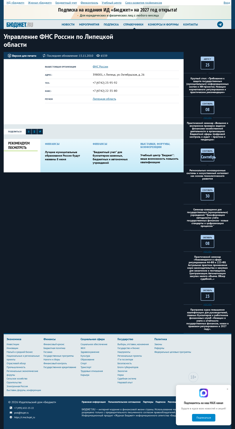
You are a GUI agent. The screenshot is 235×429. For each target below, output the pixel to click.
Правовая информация (94, 401)
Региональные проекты (130, 355)
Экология (122, 371)
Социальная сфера (93, 339)
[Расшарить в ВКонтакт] (28, 132)
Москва (207, 117)
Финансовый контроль (55, 363)
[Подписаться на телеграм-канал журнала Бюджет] (220, 24)
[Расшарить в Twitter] (40, 132)
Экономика (14, 339)
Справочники (133, 24)
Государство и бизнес (129, 348)
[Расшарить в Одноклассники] (34, 132)
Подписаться (203, 417)
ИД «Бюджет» (15, 2)
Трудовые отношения (92, 371)
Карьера (85, 374)
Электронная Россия (17, 386)
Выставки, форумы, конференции (24, 390)
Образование (87, 359)
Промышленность (16, 367)
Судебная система (127, 378)
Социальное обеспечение (94, 344)
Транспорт (86, 367)
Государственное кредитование (60, 367)
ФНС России (100, 66)
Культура (85, 355)
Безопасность (125, 363)
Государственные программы (59, 355)
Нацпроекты (124, 352)
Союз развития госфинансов (143, 2)
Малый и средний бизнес (20, 352)
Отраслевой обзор (16, 363)
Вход (227, 2)
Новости (68, 24)
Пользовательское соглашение (124, 401)
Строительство (14, 382)
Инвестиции (13, 344)
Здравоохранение (90, 352)
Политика (160, 339)
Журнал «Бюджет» (40, 2)
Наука (121, 374)
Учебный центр (112, 2)
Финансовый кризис (54, 344)
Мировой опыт (125, 382)
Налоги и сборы (52, 359)
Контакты (190, 24)
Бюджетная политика (54, 348)
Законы (158, 344)
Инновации (12, 348)
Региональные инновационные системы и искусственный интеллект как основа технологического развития (208, 174)
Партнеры (148, 401)
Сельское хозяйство (17, 378)
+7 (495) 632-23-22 (24, 407)
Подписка (111, 24)
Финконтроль (89, 2)
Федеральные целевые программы (172, 352)
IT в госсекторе (125, 359)
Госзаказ (48, 352)
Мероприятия (89, 24)
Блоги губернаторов (128, 367)
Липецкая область (104, 99)
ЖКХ (83, 348)
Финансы (50, 339)
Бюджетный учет (66, 2)
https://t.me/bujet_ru (24, 417)
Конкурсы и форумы (163, 24)
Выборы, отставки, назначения (133, 344)
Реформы (159, 348)
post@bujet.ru (21, 412)
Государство (125, 339)
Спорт (84, 363)
